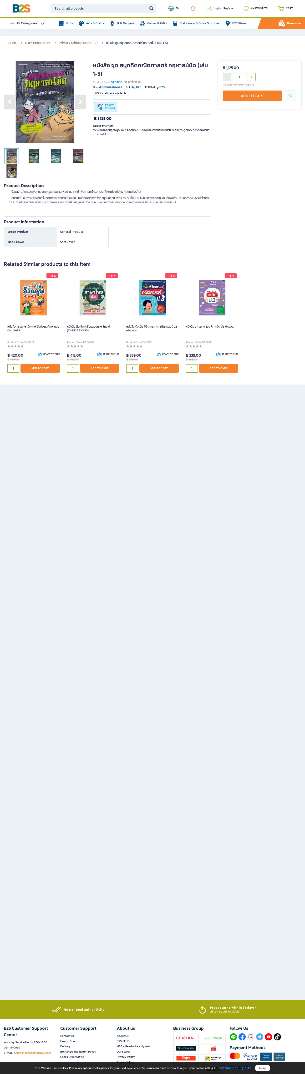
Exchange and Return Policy (78, 1051)
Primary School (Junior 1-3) (78, 43)
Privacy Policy (126, 1057)
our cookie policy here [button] (235, 1068)
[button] (9, 102)
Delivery (65, 1046)
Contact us (67, 1036)
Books (12, 43)
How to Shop (68, 1041)
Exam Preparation (37, 43)
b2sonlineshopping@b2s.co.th (32, 1053)
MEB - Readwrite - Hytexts (133, 1046)
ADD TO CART (252, 96)
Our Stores (123, 1051)
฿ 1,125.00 (103, 119)
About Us (123, 1036)
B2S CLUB (123, 1041)
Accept (262, 1068)
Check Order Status (72, 1057)
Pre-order (294, 23)
